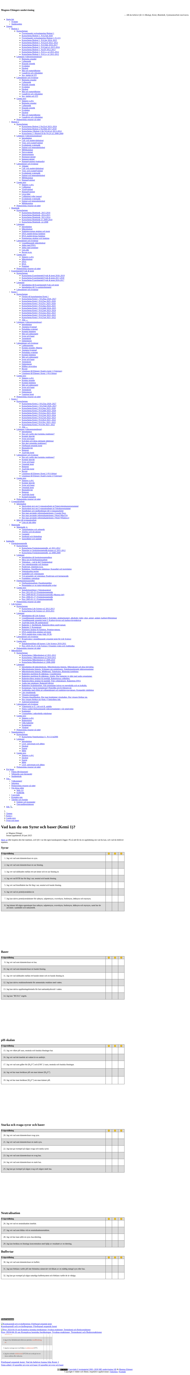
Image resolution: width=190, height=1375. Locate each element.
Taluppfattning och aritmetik (33, 529)
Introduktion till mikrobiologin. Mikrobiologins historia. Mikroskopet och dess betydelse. (58, 667)
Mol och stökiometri (30, 334)
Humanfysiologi (28, 180)
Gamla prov (21, 98)
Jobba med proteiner (30, 248)
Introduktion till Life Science (33, 616)
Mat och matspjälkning (31, 70)
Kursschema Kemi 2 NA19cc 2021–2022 (39, 422)
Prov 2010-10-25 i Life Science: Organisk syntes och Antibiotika (48, 646)
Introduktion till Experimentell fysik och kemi (40, 285)
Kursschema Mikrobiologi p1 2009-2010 (38, 660)
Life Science (16, 604)
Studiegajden (16, 24)
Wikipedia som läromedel (21, 774)
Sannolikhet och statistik (31, 539)
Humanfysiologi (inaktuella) (33, 161)
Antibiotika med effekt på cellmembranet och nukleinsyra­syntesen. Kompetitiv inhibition (58, 690)
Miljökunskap (27, 150)
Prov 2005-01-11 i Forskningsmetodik (37, 599)
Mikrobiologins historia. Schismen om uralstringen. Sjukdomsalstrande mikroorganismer (58, 669)
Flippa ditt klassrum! (19, 772)
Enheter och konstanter (26, 802)
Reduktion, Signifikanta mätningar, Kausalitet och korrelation (47, 569)
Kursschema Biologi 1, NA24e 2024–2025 (39, 40)
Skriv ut (4, 840)
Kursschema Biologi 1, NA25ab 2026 (37, 36)
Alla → (25, 320)
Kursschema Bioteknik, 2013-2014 (36, 217)
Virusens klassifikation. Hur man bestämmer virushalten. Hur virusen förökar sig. (55, 697)
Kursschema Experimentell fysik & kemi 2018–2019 (43, 275)
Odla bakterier (27, 723)
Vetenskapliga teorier (30, 571)
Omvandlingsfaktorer (25, 804)
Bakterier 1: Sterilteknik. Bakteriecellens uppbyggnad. (44, 625)
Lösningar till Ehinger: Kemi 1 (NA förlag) (39, 373)
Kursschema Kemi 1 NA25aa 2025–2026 (39, 301)
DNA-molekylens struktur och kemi (36, 632)
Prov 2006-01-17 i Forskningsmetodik (37, 597)
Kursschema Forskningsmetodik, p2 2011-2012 (41, 548)
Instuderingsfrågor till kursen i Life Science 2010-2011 (44, 643)
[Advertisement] (78, 929)
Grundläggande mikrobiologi (33, 243)
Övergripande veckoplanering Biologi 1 (38, 33)
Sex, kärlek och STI (30, 96)
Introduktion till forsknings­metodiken (37, 557)
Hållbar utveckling (29, 366)
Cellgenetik (26, 61)
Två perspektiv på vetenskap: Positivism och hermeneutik (45, 576)
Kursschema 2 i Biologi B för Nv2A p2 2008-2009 (42, 133)
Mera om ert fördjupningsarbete (34, 560)
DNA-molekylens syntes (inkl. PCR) (37, 634)
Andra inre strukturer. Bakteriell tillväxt (38, 683)
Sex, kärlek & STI (29, 75)
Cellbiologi (26, 187)
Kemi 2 (14, 399)
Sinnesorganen (28, 154)
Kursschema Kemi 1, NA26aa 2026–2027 (39, 299)
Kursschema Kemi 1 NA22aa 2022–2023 (39, 313)
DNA (24, 261)
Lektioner (20, 224)
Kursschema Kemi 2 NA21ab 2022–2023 (39, 418)
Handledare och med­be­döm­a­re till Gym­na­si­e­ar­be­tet (42, 511)
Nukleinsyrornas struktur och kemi (36, 231)
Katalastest (26, 711)
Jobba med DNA (29, 245)
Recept (24, 369)
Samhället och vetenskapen (33, 574)
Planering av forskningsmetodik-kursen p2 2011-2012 (44, 550)
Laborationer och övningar (27, 77)
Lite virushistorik (29, 692)
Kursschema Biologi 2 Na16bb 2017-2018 (39, 129)
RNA (24, 264)
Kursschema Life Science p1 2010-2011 (38, 611)
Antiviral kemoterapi (30, 702)
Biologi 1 (15, 29)
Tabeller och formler (19, 800)
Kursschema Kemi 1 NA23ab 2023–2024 (39, 310)
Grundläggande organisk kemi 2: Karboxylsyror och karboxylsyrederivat (51, 620)
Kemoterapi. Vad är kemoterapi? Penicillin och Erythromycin (46, 688)
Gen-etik (25, 250)
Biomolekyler (27, 448)
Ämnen (9, 26)
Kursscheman (22, 31)
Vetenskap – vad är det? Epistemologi (37, 562)
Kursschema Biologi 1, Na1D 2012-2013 (38, 50)
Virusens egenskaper (30, 695)
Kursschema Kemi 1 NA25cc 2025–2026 (39, 303)
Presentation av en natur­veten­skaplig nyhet (39, 585)
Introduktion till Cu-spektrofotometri (36, 287)
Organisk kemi (28, 464)
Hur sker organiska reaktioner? (34, 443)
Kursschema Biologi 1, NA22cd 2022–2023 (40, 43)
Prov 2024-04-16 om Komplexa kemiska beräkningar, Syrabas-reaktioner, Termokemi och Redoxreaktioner (51, 1332)
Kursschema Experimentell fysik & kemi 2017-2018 (43, 278)
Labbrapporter (27, 345)
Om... (8, 779)
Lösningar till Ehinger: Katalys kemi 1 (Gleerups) (42, 371)
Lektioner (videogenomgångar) (29, 57)
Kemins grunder (28, 380)
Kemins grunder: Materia (32, 348)
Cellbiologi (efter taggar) (32, 196)
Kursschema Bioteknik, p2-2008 (35, 222)
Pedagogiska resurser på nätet (29, 119)
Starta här (10, 19)
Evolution (26, 66)
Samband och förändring (32, 536)
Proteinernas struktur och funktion (35, 238)
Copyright (15, 795)
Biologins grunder (29, 59)
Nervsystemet (27, 152)
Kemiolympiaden (29, 497)
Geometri (25, 534)
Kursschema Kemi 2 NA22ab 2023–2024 (39, 415)
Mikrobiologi (27, 229)
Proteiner (25, 266)
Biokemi (25, 450)
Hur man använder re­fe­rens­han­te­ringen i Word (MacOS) (45, 515)
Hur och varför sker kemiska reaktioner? (38, 434)
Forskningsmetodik (19, 543)
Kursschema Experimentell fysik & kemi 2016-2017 (43, 280)
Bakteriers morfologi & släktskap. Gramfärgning (41, 674)
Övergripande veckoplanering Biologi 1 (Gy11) (41, 38)
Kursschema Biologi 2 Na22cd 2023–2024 (39, 126)
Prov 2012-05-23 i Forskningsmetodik (37, 592)
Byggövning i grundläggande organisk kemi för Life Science (46, 639)
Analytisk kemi (28, 452)
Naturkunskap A (18, 732)
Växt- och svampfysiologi (32, 143)
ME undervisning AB (107, 1369)
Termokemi (26, 338)
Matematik (15, 525)
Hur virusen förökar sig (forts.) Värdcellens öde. (41, 699)
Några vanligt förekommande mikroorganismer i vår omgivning (47, 709)
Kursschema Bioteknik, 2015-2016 (36, 213)
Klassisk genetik (28, 63)
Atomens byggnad (29, 327)
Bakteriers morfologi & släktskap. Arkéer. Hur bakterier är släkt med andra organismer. (57, 676)
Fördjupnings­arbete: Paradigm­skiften (37, 583)
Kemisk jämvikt (28, 436)
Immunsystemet (28, 159)
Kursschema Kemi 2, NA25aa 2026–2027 (39, 404)
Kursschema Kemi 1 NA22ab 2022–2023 (39, 315)
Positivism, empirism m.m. (32, 567)
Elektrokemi (27, 341)
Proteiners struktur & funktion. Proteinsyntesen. (41, 629)
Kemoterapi (26, 725)
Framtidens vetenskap (30, 578)
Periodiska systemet (30, 329)
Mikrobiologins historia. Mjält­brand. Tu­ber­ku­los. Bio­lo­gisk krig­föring (50, 671)
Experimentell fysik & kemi (22, 271)
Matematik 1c (22, 527)
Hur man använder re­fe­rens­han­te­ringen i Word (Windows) (45, 518)
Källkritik (20, 793)
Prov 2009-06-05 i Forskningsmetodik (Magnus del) (43, 595)
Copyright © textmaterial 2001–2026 (83, 1369)
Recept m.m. (27, 252)
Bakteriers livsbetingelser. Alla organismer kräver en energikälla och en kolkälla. (54, 685)
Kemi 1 (14, 292)
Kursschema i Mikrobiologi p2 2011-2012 (39, 655)
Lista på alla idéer (29, 522)
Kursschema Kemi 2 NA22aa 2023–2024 (39, 413)
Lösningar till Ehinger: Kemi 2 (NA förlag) (39, 473)
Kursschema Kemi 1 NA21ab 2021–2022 (39, 317)
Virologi (25, 727)
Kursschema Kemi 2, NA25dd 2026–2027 (39, 406)
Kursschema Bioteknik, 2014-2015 (36, 215)
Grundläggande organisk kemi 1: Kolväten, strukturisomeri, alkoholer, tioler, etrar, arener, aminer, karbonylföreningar (69, 618)
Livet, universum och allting (33, 744)
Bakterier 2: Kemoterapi (31, 627)
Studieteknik (16, 776)
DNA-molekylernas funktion (33, 234)
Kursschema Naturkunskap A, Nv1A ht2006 (40, 737)
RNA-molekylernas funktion (33, 236)
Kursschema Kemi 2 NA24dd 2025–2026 (39, 411)
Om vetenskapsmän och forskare (35, 564)
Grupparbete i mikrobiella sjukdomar (37, 713)
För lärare (10, 769)
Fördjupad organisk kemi (32, 445)
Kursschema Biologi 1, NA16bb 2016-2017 (40, 45)
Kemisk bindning (29, 331)
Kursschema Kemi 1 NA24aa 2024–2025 (39, 306)
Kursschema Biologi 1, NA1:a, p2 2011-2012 (40, 52)
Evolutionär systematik (31, 145)
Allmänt (25, 166)
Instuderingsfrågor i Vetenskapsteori (36, 590)
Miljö (24, 751)
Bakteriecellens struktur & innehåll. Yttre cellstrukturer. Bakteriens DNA (51, 681)
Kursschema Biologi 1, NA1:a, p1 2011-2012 (40, 54)
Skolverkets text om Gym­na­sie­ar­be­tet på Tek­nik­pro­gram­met (46, 508)
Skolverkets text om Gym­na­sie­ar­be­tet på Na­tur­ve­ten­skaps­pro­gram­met (50, 506)
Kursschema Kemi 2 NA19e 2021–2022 (38, 425)
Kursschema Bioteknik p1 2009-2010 (37, 220)
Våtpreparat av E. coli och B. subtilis (37, 706)
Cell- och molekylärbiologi (33, 140)
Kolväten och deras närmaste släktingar (38, 441)
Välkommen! (16, 781)
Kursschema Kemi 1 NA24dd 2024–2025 (39, 308)
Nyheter (14, 22)
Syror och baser (28, 336)
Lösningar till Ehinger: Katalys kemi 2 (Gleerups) (42, 476)
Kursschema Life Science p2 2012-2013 (38, 609)
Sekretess (15, 783)
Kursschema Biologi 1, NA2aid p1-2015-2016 (41, 47)
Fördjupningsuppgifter (26, 581)
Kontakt (122, 1372)
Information (21, 504)
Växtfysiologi (27, 189)
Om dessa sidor (17, 788)
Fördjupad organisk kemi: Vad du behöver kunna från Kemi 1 (30, 1362)
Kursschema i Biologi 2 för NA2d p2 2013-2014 (42, 131)
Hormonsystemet (29, 157)
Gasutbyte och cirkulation (32, 73)
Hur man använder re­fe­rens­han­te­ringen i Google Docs (44, 513)
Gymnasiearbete (18, 501)
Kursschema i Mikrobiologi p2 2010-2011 (39, 657)
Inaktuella (10, 541)
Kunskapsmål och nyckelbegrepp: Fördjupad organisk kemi (29, 1326)
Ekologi (25, 68)
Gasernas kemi (28, 394)
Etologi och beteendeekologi (33, 147)
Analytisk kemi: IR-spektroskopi (35, 623)
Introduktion (27, 138)
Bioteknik (15, 208)
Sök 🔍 (9, 807)
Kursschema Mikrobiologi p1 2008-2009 (38, 662)
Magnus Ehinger (126, 1369)
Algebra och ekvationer (31, 532)
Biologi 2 (15, 122)
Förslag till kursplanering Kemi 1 (35, 296)
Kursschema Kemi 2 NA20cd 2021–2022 (39, 420)
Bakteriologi (27, 720)
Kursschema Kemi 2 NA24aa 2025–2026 (39, 408)
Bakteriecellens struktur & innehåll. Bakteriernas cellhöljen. (46, 678)
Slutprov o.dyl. (28, 101)
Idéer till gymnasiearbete (26, 520)
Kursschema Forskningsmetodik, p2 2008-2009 (41, 553)
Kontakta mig (16, 797)
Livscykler (26, 194)
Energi (24, 748)
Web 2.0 (20, 790)
